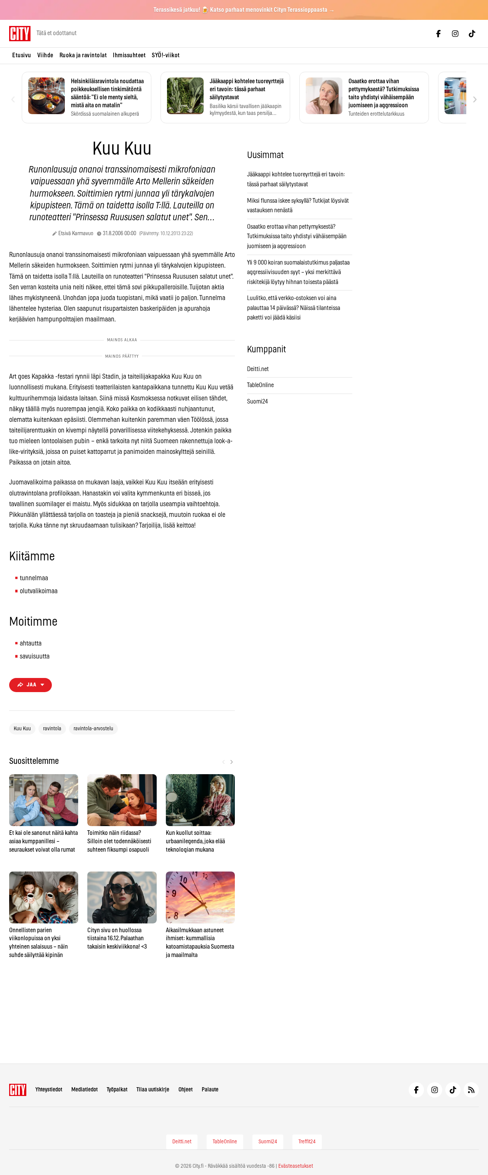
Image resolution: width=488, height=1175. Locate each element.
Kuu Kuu (22, 728)
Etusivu (21, 55)
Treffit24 (307, 1141)
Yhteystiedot (48, 1090)
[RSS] (471, 1090)
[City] (17, 1090)
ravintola (52, 728)
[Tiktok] (472, 33)
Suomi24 (257, 402)
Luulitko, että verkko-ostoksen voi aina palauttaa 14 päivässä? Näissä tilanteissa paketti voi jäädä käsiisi (293, 308)
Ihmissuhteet (129, 55)
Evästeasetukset (295, 1166)
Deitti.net (258, 369)
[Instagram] (455, 33)
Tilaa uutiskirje (152, 1090)
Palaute (210, 1090)
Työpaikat (117, 1090)
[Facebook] (438, 33)
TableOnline (260, 385)
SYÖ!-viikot (166, 55)
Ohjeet (185, 1090)
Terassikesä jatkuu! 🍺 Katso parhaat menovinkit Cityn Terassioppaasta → (244, 10)
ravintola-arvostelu (93, 728)
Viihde (45, 55)
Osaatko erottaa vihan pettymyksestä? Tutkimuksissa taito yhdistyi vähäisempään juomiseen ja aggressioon (297, 236)
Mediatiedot (84, 1090)
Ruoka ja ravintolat (83, 55)
